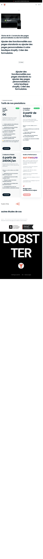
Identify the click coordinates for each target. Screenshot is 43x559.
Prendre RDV (6, 148)
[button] (1, 4)
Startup (21, 62)
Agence (2, 219)
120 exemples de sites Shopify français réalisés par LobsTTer (16, 219)
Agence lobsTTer (17, 274)
